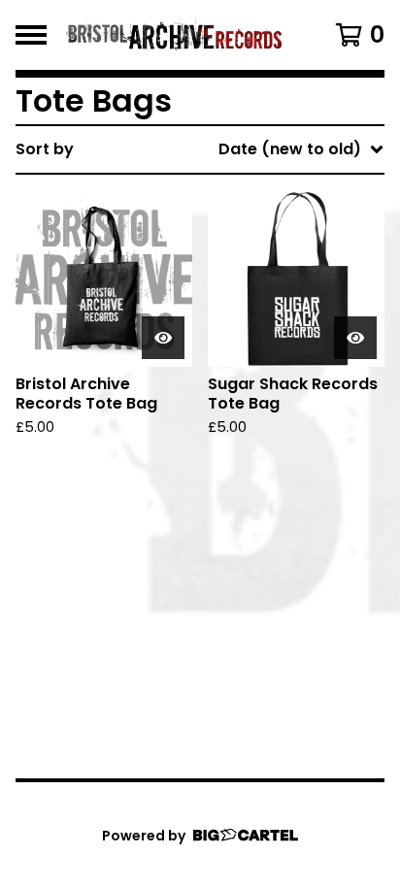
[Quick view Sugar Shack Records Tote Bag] (355, 337)
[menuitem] (200, 149)
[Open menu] (31, 35)
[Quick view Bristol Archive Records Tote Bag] (163, 337)
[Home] (174, 35)
